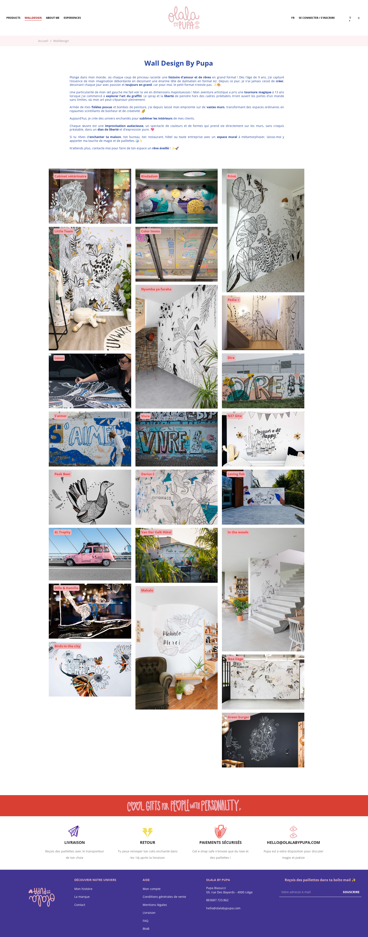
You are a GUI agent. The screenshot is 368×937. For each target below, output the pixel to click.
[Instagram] (290, 907)
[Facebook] (281, 907)
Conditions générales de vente (164, 897)
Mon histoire (83, 889)
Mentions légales (155, 905)
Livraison (149, 913)
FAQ (145, 921)
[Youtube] (298, 907)
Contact (79, 905)
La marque (82, 897)
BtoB (146, 929)
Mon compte (152, 889)
